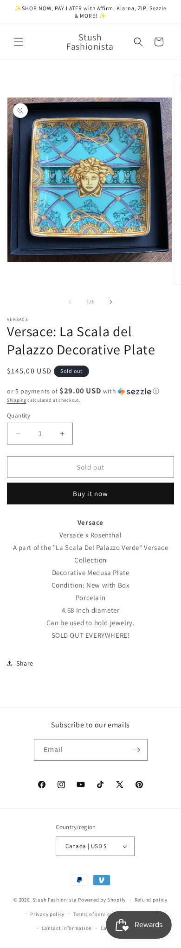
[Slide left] (70, 302)
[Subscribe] (137, 750)
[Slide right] (111, 302)
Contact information (67, 928)
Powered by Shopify (102, 899)
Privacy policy (47, 914)
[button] (18, 42)
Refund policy (151, 899)
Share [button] (24, 663)
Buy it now (90, 493)
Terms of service (92, 914)
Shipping (16, 400)
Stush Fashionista (54, 899)
